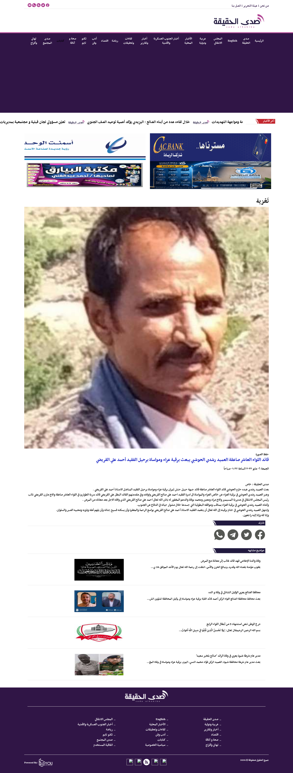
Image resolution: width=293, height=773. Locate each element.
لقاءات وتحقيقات (128, 40)
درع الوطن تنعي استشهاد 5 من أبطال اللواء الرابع (233, 624)
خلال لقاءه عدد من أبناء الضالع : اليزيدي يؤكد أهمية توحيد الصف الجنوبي (175, 122)
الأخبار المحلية (188, 40)
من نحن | (263, 5)
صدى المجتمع (47, 40)
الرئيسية (259, 41)
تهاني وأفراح (34, 40)
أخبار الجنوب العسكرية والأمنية (166, 40)
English (232, 41)
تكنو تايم (84, 40)
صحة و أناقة (72, 40)
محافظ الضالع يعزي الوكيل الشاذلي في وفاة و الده (234, 592)
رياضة (115, 41)
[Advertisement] (143, 81)
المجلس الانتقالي (218, 40)
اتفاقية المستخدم (103, 745)
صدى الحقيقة (246, 40)
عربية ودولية (202, 40)
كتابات (60, 41)
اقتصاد (104, 41)
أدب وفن (94, 40)
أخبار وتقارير (144, 40)
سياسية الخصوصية (155, 745)
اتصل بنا (236, 5)
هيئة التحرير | (249, 5)
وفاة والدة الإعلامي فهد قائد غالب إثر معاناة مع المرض (230, 560)
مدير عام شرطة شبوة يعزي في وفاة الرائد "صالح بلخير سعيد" (228, 655)
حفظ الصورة (262, 454)
